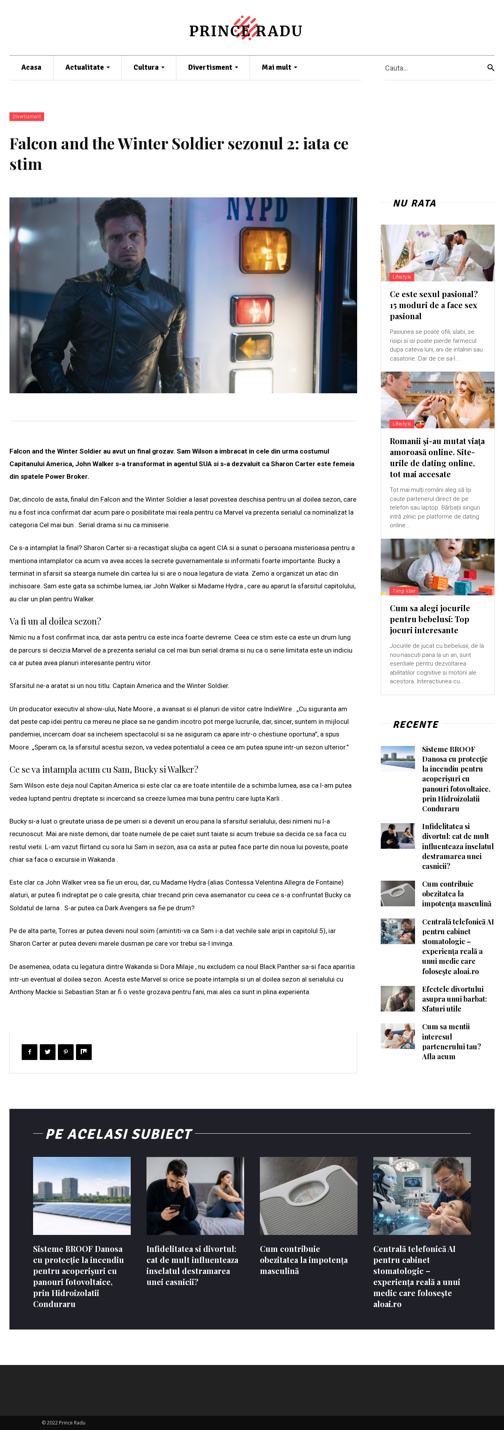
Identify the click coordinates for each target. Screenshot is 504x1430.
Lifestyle (402, 277)
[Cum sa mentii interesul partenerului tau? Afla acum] (398, 1036)
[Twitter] (48, 1052)
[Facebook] (29, 1052)
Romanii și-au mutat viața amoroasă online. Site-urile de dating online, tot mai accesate (437, 457)
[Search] (491, 68)
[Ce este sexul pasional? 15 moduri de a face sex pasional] (438, 253)
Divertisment (27, 116)
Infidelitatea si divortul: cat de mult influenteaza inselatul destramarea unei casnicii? (458, 846)
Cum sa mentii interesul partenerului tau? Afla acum (451, 1041)
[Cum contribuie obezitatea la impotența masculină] (398, 893)
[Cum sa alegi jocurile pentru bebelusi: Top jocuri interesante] (438, 567)
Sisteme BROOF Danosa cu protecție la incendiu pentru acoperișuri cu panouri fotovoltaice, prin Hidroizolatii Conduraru (456, 778)
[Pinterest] (66, 1052)
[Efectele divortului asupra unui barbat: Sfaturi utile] (398, 999)
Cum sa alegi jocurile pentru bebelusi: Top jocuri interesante (430, 618)
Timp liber (404, 591)
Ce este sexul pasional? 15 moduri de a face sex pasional (434, 304)
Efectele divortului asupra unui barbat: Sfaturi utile (454, 998)
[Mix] (84, 1052)
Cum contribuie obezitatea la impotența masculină (456, 893)
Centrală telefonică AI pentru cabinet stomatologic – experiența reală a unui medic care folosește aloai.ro (458, 946)
